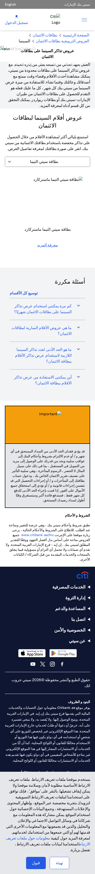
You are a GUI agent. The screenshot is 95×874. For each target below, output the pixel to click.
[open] (84, 20)
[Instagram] (52, 664)
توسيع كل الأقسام (24, 293)
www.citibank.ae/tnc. (37, 535)
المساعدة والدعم (70, 608)
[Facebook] (62, 664)
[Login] (16, 16)
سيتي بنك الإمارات (77, 4)
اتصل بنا (78, 619)
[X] (43, 664)
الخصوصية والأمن (70, 629)
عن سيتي (77, 640)
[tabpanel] (47, 215)
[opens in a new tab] (63, 653)
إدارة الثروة (76, 597)
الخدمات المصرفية (69, 586)
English (10, 4)
